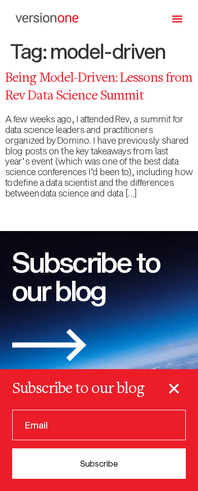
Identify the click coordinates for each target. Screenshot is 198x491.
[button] (177, 18)
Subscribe (99, 463)
